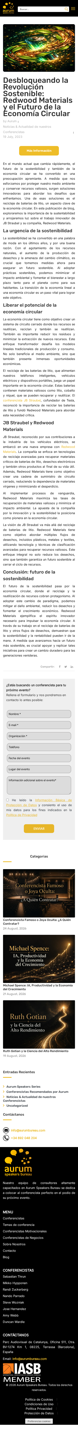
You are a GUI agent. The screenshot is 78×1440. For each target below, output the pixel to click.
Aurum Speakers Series (23, 1086)
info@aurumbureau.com (28, 1130)
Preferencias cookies (39, 1421)
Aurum (12, 121)
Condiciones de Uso (39, 1404)
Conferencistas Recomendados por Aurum (37, 1092)
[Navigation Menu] (73, 8)
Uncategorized (17, 1105)
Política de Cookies (39, 1399)
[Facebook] (59, 667)
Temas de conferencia (18, 1225)
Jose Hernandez (14, 1309)
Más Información (39, 150)
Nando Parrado (14, 1296)
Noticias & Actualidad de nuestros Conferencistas (27, 129)
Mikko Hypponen (15, 1283)
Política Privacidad (39, 1408)
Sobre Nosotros (14, 1244)
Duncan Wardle (14, 1322)
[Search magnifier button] (66, 9)
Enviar (39, 829)
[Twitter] (66, 667)
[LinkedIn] (72, 667)
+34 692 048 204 (24, 1138)
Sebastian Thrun (14, 1276)
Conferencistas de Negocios (23, 1238)
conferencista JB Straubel (22, 400)
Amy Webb (11, 1315)
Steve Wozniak (13, 1302)
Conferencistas (13, 1218)
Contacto (9, 1251)
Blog (6, 1257)
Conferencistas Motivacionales (25, 1231)
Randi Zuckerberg (15, 1289)
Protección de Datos (39, 1413)
